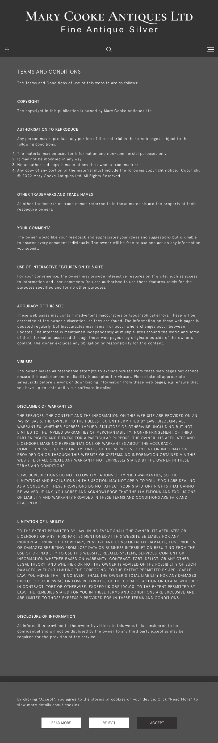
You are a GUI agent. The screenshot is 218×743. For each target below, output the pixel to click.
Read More (61, 723)
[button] (109, 49)
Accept (157, 723)
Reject (109, 723)
